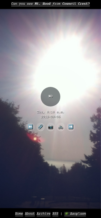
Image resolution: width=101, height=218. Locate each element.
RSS (55, 214)
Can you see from (50, 4)
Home (19, 214)
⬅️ (30, 126)
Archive (43, 214)
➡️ (70, 126)
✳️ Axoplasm (75, 214)
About (30, 214)
